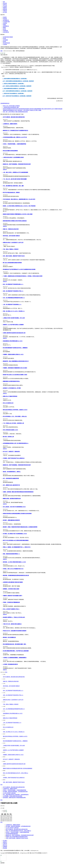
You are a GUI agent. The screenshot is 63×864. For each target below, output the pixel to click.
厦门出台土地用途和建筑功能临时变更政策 (12, 262)
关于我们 (5, 840)
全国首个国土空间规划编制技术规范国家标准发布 (17, 836)
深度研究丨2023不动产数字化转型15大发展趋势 (13, 324)
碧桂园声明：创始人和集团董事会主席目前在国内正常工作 (16, 361)
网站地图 (5, 848)
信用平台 (5, 4)
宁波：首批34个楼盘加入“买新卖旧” (11, 249)
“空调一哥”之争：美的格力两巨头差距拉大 (12, 624)
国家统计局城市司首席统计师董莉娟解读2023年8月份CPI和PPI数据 (17, 214)
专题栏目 (5, 10)
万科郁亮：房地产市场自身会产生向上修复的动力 (14, 458)
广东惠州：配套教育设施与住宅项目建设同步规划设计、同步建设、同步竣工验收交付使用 (22, 276)
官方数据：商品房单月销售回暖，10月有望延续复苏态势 (15, 791)
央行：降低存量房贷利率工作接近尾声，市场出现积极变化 (16, 794)
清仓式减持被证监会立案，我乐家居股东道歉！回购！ (15, 644)
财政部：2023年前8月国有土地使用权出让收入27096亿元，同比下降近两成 (19, 205)
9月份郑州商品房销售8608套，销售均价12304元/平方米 (15, 137)
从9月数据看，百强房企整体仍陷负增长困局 (12, 796)
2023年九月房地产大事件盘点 (9, 793)
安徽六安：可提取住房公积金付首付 (11, 229)
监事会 (4, 24)
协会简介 (5, 17)
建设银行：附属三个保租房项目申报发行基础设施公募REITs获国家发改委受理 (20, 526)
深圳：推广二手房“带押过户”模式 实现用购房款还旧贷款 (15, 111)
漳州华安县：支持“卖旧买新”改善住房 (11, 235)
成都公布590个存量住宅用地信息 (10, 396)
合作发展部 (5, 39)
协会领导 (5, 18)
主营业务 (5, 843)
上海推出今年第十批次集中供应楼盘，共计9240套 (14, 317)
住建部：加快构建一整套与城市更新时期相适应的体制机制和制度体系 (18, 491)
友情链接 (5, 846)
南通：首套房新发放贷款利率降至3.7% (11, 553)
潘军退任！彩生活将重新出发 (9, 637)
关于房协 (5, 12)
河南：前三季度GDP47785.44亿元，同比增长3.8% (14, 311)
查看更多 (5, 169)
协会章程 (5, 23)
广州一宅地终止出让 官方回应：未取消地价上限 (13, 423)
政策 (1, 50)
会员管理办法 (6, 20)
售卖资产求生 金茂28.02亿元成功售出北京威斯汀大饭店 (15, 374)
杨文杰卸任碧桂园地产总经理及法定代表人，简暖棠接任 (15, 347)
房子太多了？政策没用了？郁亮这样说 (11, 451)
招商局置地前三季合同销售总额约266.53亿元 (12, 341)
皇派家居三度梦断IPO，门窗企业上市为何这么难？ (14, 617)
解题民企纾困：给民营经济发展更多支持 (12, 498)
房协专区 (5, 3)
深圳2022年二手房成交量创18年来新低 (11, 105)
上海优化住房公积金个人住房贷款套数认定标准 (13, 157)
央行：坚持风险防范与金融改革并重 (11, 478)
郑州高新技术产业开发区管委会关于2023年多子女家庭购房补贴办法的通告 (19, 269)
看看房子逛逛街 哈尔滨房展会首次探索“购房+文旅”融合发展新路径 (17, 768)
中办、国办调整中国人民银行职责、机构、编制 (13, 185)
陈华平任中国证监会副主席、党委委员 (11, 192)
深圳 (1, 103)
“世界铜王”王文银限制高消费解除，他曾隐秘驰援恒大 (15, 657)
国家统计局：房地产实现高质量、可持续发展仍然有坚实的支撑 (17, 164)
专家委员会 (5, 30)
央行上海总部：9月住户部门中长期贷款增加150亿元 (14, 506)
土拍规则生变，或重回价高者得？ (10, 123)
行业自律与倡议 (6, 21)
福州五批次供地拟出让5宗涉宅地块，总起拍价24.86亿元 (15, 409)
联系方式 (5, 845)
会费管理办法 (6, 26)
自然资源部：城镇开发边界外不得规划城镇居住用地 (14, 797)
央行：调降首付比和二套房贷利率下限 (11, 485)
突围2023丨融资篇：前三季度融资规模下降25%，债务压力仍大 (17, 547)
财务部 (4, 41)
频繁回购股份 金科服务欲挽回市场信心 (11, 381)
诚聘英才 (5, 842)
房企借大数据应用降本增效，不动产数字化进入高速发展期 (16, 650)
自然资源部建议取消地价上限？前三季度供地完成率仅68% (16, 443)
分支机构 (5, 44)
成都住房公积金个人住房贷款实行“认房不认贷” (13, 242)
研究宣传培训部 (6, 42)
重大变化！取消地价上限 (8, 436)
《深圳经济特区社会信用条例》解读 (11, 107)
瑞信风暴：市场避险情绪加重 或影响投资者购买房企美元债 (16, 575)
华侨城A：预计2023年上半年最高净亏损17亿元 (13, 568)
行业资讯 (5, 6)
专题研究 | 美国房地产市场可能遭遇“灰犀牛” (12, 595)
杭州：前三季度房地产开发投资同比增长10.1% (13, 284)
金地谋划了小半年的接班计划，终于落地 (12, 388)
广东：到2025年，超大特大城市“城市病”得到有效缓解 (15, 179)
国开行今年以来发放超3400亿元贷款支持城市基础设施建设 (16, 540)
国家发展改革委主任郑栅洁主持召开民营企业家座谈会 (15, 220)
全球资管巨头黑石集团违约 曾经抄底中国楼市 (13, 582)
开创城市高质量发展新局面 (12, 833)
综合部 (4, 38)
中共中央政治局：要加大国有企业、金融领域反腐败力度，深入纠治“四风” (19, 199)
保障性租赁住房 (5, 103)
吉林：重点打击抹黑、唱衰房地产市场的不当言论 (14, 255)
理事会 (4, 27)
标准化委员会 (6, 32)
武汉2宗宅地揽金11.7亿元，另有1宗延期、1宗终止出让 (15, 416)
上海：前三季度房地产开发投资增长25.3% (12, 304)
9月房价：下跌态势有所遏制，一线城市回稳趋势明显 (14, 143)
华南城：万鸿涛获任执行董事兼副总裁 (11, 602)
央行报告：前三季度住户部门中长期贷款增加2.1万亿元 (15, 533)
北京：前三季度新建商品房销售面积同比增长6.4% (14, 297)
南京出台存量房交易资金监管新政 (10, 150)
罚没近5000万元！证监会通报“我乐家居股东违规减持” (15, 630)
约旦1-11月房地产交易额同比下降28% (11, 609)
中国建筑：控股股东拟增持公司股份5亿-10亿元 (13, 354)
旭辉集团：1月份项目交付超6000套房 (11, 588)
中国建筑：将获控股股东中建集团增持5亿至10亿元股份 (15, 367)
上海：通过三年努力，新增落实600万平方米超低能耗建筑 (15, 172)
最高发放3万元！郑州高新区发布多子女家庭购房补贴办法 (15, 130)
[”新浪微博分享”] (1, 53)
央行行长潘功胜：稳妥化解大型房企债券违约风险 (14, 117)
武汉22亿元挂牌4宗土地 (8, 403)
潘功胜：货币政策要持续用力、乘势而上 (12, 471)
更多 (6, 672)
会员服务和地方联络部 (8, 37)
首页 (4, 1)
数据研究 (5, 7)
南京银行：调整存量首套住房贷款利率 (11, 520)
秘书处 (4, 29)
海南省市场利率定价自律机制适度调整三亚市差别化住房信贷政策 (17, 513)
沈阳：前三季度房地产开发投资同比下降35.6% (13, 291)
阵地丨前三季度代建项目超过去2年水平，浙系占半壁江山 (15, 773)
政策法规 (5, 9)
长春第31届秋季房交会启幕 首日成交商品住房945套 (14, 332)
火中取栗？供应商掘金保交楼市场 (10, 664)
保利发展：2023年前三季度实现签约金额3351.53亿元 (14, 562)
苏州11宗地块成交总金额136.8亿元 (10, 429)
